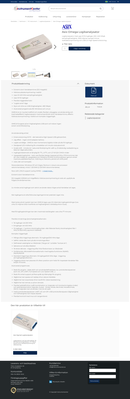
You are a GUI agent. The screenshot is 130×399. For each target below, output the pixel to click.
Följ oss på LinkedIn (59, 382)
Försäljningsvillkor (41, 1)
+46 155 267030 (54, 365)
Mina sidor (14, 1)
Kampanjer (86, 17)
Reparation (100, 17)
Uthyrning (57, 17)
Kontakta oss (23, 1)
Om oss (31, 1)
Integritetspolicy (54, 375)
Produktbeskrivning (21, 83)
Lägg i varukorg (79, 48)
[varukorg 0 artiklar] (112, 8)
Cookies (51, 376)
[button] (55, 47)
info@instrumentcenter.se (57, 367)
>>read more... (47, 171)
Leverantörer (71, 17)
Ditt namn (92, 367)
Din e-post (92, 373)
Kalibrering (43, 17)
